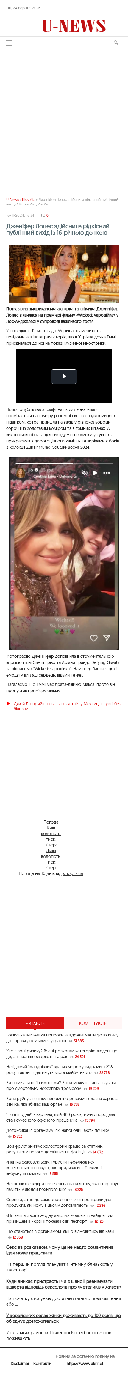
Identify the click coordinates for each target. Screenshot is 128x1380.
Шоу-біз (28, 199)
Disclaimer (20, 1363)
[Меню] (9, 43)
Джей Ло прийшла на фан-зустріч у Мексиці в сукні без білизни (67, 706)
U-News (12, 199)
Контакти (42, 1363)
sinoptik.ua (73, 873)
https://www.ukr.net (85, 1363)
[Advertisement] (64, 116)
